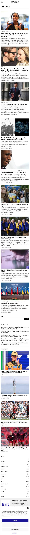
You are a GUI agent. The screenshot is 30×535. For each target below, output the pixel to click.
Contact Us (14, 533)
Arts (2, 459)
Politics (3, 31)
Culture (2, 469)
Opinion (2, 479)
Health (10, 148)
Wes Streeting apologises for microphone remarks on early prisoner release (14, 105)
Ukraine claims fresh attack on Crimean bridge (14, 270)
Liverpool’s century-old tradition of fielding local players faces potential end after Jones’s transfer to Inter (15, 339)
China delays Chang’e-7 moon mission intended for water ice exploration (14, 396)
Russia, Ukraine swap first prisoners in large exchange (13, 237)
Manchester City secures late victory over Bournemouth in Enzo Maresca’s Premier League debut (14, 335)
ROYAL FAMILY (4, 484)
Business (3, 461)
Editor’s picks (4, 471)
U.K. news (3, 494)
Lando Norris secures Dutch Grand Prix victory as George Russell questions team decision (15, 328)
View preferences (15, 529)
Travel (2, 491)
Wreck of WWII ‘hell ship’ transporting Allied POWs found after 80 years (13, 138)
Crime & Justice (4, 466)
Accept (15, 520)
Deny (15, 525)
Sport (2, 486)
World (10, 214)
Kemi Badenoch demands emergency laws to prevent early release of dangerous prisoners (14, 35)
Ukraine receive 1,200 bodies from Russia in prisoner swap (14, 205)
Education (3, 474)
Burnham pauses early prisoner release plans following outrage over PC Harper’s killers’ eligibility (14, 70)
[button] (27, 508)
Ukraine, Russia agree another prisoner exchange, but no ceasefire (14, 302)
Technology (3, 489)
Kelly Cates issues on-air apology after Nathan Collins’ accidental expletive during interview (14, 343)
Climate (2, 464)
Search (2, 316)
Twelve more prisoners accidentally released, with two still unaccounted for (13, 171)
